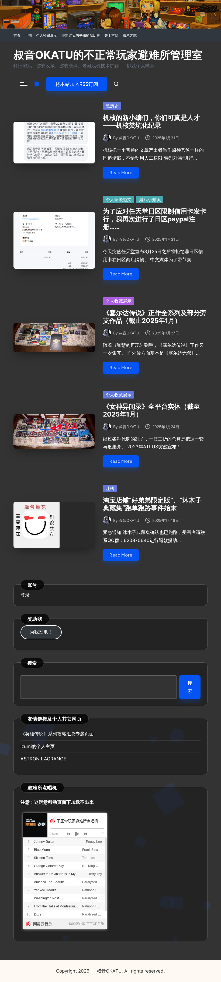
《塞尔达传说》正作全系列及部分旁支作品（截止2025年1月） (154, 316)
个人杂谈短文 (119, 199)
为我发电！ (41, 632)
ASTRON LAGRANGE (43, 758)
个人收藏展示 (119, 301)
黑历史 (112, 106)
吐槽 (110, 488)
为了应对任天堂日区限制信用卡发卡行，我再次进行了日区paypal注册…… (154, 219)
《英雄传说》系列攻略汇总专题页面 (57, 733)
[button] (76, 84)
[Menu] (23, 84)
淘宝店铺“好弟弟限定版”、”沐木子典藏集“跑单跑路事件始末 (152, 504)
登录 (25, 595)
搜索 (32, 663)
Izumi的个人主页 (37, 746)
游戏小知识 (150, 199)
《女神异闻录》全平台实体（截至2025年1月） (151, 410)
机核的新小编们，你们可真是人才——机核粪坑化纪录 (151, 121)
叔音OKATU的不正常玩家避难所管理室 (107, 55)
